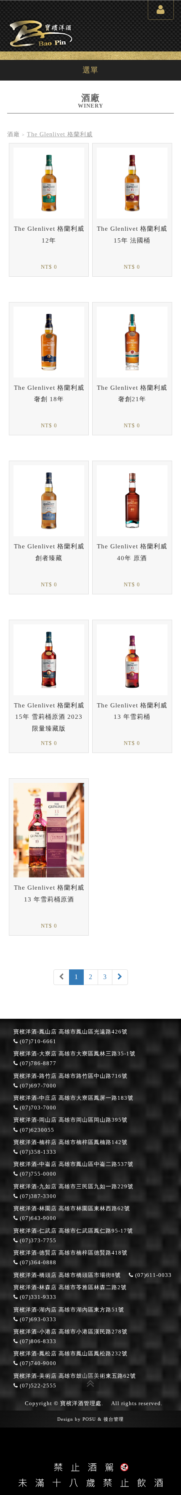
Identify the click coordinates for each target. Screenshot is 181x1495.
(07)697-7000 (37, 1086)
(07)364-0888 (37, 1263)
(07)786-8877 (37, 1063)
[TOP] (90, 1382)
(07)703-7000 (37, 1108)
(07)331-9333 (37, 1297)
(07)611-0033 (152, 1275)
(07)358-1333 (37, 1152)
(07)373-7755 (37, 1241)
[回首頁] (41, 32)
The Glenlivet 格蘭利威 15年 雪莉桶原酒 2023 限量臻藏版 (49, 717)
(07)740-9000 (37, 1363)
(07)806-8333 (37, 1341)
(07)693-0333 (37, 1319)
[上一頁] (61, 977)
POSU (89, 1419)
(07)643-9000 (37, 1218)
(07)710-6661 (37, 1041)
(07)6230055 (36, 1130)
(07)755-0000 (37, 1174)
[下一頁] (120, 977)
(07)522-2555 (37, 1386)
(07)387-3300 (37, 1196)
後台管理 (114, 1419)
